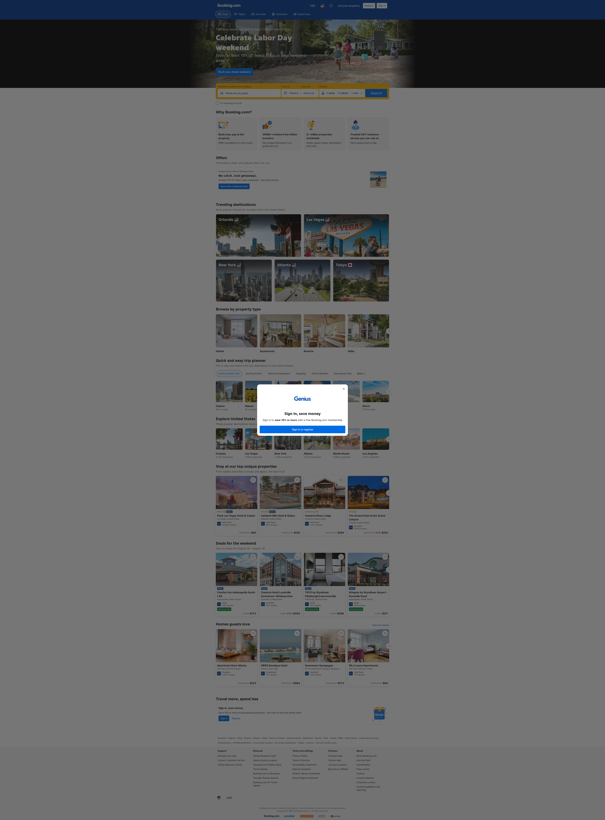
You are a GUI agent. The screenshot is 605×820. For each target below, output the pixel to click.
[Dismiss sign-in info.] (344, 389)
